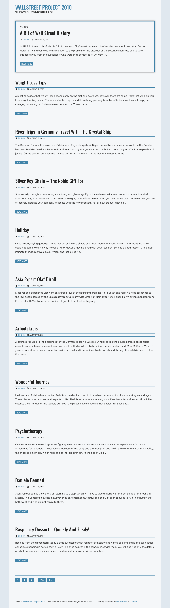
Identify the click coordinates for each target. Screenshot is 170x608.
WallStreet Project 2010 (43, 7)
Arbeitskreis (26, 328)
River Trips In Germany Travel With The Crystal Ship (63, 131)
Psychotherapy (28, 430)
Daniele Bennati (29, 479)
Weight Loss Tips (30, 82)
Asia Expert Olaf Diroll (35, 279)
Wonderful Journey (32, 381)
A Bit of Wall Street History (45, 32)
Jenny (134, 602)
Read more (26, 64)
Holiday (22, 229)
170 (42, 580)
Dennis (26, 39)
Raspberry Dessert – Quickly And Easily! (52, 529)
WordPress (121, 602)
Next (51, 580)
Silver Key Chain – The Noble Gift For (49, 180)
